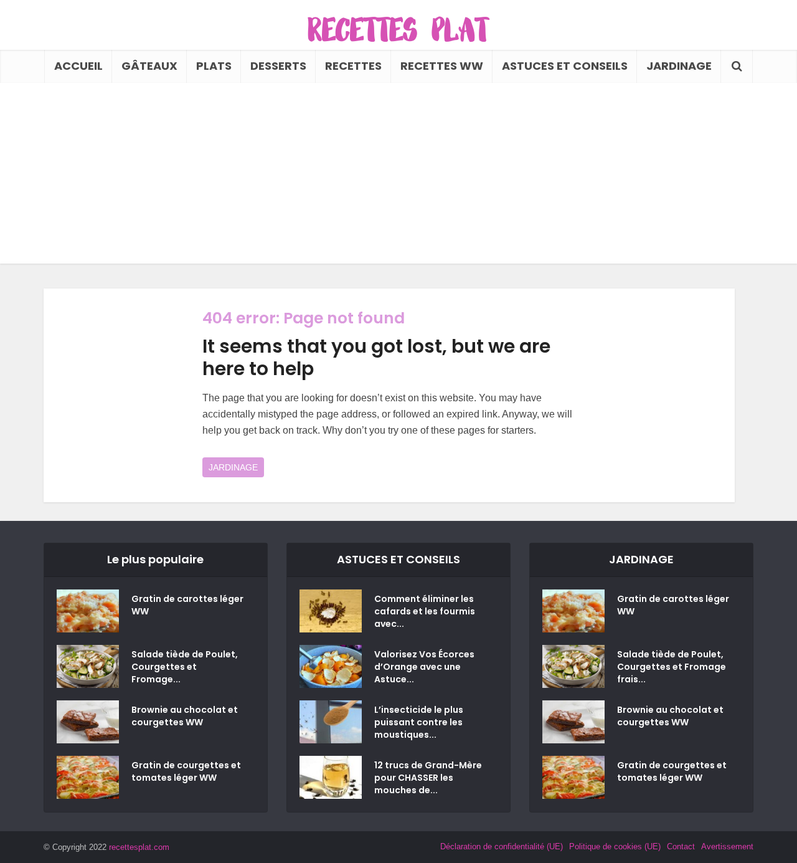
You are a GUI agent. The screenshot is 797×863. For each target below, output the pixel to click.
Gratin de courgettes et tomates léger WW (186, 771)
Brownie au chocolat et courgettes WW (184, 715)
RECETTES (353, 66)
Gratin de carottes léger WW (187, 605)
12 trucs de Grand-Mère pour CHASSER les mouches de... (428, 777)
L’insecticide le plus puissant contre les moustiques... (418, 722)
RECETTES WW (441, 66)
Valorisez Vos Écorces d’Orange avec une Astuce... (424, 666)
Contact (681, 846)
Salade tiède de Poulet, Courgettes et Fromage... (184, 666)
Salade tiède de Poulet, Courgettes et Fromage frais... (671, 666)
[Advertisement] (398, 176)
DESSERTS (278, 66)
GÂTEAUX (149, 66)
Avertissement (727, 846)
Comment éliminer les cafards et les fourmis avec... (424, 611)
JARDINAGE (679, 66)
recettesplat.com (139, 847)
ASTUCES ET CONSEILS (565, 66)
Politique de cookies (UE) (615, 846)
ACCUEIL (78, 66)
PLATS (214, 66)
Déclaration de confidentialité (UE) (501, 846)
